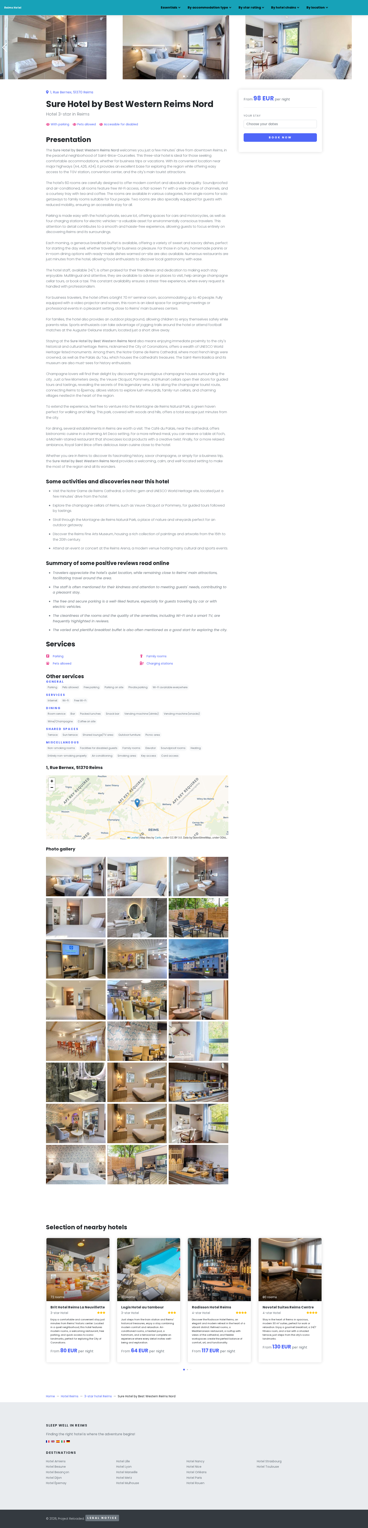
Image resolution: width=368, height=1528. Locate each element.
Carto (158, 837)
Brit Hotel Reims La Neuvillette (77, 1307)
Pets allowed (86, 124)
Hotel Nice (194, 1466)
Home (50, 1396)
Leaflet (134, 837)
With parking (60, 124)
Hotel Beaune (56, 1466)
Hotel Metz (124, 1478)
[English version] (53, 1443)
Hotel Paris (194, 1478)
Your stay (252, 115)
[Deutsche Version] (68, 1443)
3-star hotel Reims (98, 1396)
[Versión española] (58, 1443)
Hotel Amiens (56, 1461)
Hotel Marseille (127, 1472)
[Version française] (47, 1443)
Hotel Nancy (195, 1461)
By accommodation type (208, 7)
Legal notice (102, 1518)
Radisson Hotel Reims (211, 1307)
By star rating (250, 7)
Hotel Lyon (124, 1466)
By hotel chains (283, 7)
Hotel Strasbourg (269, 1461)
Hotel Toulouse (268, 1466)
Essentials (169, 7)
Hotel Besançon (57, 1472)
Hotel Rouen (195, 1483)
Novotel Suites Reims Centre (288, 1307)
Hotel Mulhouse (127, 1483)
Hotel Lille (123, 1461)
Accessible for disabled (121, 124)
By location (315, 7)
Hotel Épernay (56, 1483)
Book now (280, 137)
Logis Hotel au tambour (142, 1307)
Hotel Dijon (54, 1478)
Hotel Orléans (197, 1472)
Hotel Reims (69, 1396)
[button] (184, 76)
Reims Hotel (12, 7)
